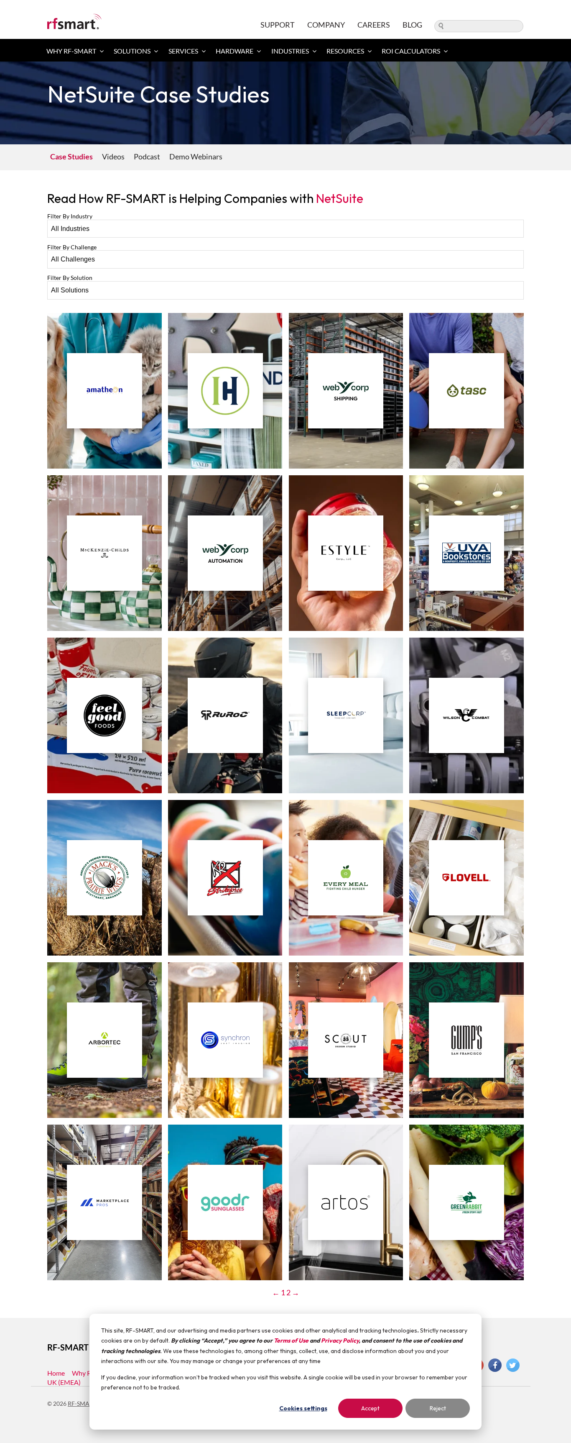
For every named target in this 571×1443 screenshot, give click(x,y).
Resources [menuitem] (345, 51)
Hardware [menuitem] (234, 51)
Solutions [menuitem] (132, 51)
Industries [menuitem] (290, 51)
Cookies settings (303, 1408)
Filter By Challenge (72, 247)
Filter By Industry (69, 216)
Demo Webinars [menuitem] (195, 156)
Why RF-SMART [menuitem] (71, 51)
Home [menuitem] (56, 1373)
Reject (438, 1408)
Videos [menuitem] (113, 156)
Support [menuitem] (277, 24)
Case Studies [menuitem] (71, 156)
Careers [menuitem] (373, 24)
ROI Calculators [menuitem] (411, 51)
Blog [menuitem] (412, 24)
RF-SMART (82, 1403)
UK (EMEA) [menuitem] (64, 1382)
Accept (370, 1408)
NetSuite (339, 198)
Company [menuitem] (326, 24)
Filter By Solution (69, 277)
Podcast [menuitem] (147, 156)
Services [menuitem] (183, 51)
